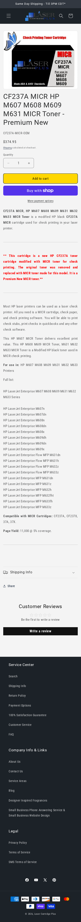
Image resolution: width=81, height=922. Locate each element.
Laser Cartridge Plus (45, 914)
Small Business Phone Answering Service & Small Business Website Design (37, 812)
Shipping (7, 147)
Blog (11, 790)
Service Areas (18, 781)
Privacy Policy (18, 842)
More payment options (40, 200)
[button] (8, 16)
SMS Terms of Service (23, 862)
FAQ (11, 734)
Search (13, 676)
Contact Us (16, 771)
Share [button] (11, 586)
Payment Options (20, 705)
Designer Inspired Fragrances (28, 800)
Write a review (40, 631)
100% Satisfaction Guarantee (27, 715)
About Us (15, 761)
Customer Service (20, 724)
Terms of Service (19, 852)
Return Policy (17, 695)
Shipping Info (17, 686)
